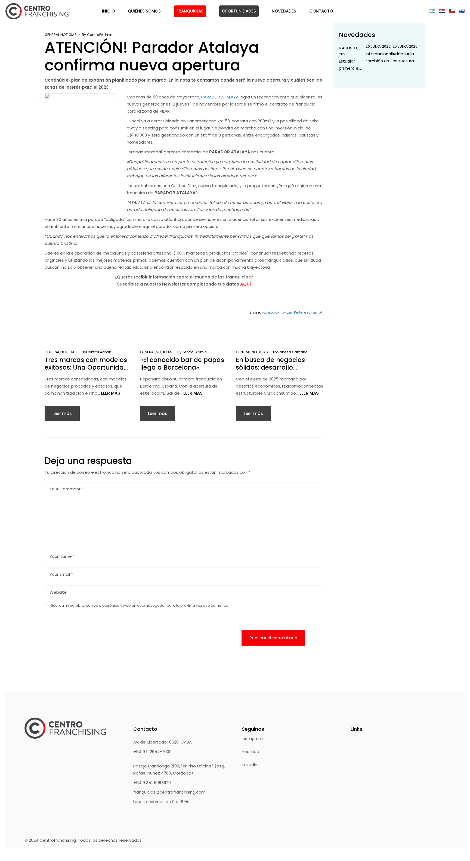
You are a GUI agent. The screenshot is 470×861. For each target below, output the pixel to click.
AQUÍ (245, 284)
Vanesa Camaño (292, 352)
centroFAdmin (99, 34)
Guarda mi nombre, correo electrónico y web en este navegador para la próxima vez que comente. (139, 605)
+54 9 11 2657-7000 (152, 751)
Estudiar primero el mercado (349, 65)
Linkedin (249, 764)
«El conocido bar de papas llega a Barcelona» (182, 363)
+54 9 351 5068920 (152, 782)
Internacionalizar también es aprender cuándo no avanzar (379, 57)
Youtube (250, 751)
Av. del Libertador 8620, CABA (162, 742)
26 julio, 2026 (378, 46)
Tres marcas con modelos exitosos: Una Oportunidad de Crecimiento (86, 363)
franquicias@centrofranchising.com (169, 792)
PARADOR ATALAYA (220, 97)
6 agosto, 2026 (348, 51)
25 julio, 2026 (405, 46)
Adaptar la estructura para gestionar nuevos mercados (403, 57)
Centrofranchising (57, 840)
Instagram (252, 738)
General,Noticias (61, 34)
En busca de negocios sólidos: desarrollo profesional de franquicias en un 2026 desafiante (277, 363)
